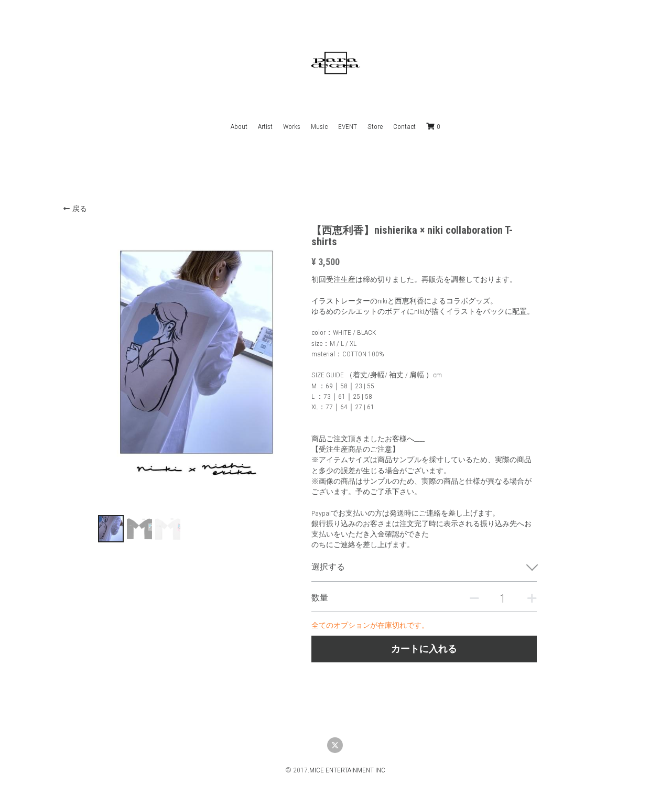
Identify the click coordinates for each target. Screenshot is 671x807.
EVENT (347, 126)
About (239, 126)
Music (319, 126)
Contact (404, 126)
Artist (265, 126)
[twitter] (335, 745)
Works (291, 126)
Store (375, 126)
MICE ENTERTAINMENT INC (347, 770)
